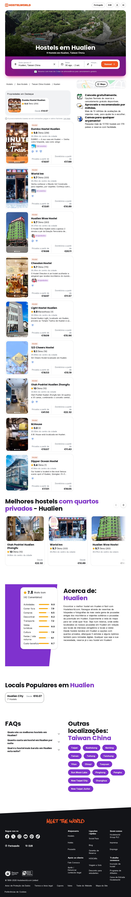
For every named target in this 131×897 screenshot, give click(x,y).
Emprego (114, 849)
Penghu (118, 772)
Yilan (74, 764)
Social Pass (94, 838)
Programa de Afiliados (115, 871)
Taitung (91, 756)
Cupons (60, 886)
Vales (70, 886)
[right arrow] (123, 505)
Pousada (71, 849)
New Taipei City (79, 780)
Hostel (34, 125)
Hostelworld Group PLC (115, 836)
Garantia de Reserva (94, 851)
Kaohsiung (91, 748)
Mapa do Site (102, 886)
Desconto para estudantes (95, 871)
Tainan (75, 756)
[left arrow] (116, 505)
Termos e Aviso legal (44, 886)
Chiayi (88, 764)
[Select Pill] (117, 5)
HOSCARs (93, 858)
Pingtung (100, 772)
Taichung (108, 756)
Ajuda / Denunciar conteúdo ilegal (74, 870)
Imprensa (114, 842)
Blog (91, 845)
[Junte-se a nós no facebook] (7, 836)
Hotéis (70, 842)
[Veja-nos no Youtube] (26, 836)
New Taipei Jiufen (80, 789)
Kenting (109, 748)
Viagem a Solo (95, 865)
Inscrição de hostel (115, 865)
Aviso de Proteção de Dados (17, 886)
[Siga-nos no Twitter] (13, 836)
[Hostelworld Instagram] (19, 836)
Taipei (74, 748)
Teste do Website (84, 886)
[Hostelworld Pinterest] (32, 836)
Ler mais (67, 118)
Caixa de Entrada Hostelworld (117, 878)
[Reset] (54, 64)
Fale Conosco (74, 862)
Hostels (71, 836)
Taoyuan (104, 764)
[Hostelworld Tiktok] (38, 836)
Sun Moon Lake (79, 772)
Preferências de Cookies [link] (15, 892)
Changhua (101, 780)
